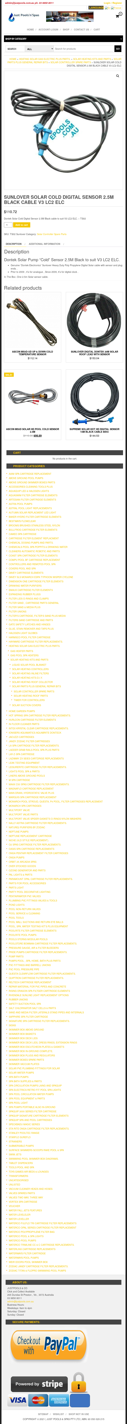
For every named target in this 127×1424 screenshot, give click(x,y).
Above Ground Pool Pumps (26, 478)
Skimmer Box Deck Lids (23, 1038)
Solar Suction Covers (26, 705)
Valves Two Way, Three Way (26, 1197)
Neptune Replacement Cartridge (30, 836)
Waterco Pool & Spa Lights (26, 1236)
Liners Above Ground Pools (27, 775)
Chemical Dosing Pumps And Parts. (31, 542)
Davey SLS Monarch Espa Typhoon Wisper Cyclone (41, 577)
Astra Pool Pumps (20, 504)
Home (30, 29)
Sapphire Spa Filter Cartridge (28, 1016)
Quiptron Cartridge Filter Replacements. (36, 978)
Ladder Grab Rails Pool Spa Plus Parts (34, 749)
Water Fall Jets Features (25, 1210)
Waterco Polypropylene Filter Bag (32, 1231)
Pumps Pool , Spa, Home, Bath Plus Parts (35, 960)
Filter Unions (17, 611)
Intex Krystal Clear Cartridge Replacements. (39, 728)
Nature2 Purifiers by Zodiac (27, 827)
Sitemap (43, 1414)
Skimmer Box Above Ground (26, 1029)
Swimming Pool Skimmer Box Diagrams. (34, 1158)
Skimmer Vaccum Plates (24, 1064)
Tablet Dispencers (21, 1163)
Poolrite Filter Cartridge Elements (32, 930)
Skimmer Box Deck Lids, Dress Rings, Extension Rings (43, 1042)
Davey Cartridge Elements (26, 572)
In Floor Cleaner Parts (24, 724)
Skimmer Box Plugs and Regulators (32, 1055)
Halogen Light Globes (23, 633)
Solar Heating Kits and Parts (92, 59)
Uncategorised (19, 1180)
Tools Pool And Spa (21, 1167)
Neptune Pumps (18, 831)
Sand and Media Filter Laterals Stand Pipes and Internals (46, 1012)
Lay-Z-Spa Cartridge (21, 754)
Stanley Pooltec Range (24, 1132)
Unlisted (14, 1184)
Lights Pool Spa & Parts (24, 771)
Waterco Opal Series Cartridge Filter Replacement (42, 1227)
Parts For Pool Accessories (27, 883)
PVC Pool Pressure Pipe (24, 969)
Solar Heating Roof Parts (31, 695)
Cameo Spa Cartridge (22, 534)
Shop (66, 29)
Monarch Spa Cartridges (25, 805)
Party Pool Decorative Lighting (29, 891)
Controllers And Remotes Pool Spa (32, 564)
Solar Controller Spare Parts (70, 62)
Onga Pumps (16, 857)
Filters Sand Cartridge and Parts (31, 620)
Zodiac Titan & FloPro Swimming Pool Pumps (37, 1270)
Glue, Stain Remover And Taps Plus (31, 628)
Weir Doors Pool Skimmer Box (28, 1262)
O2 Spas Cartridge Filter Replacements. (35, 844)
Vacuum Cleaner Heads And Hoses (30, 1188)
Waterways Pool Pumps (24, 1257)
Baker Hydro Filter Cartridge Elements (35, 516)
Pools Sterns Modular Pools (28, 939)
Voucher (14, 1206)
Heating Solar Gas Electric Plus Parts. (44, 59)
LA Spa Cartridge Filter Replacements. (34, 745)
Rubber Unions (18, 999)
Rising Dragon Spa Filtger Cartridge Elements (39, 990)
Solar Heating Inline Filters (30, 673)
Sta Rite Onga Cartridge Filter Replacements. (39, 1128)
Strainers (15, 1141)
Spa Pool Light (18, 1102)
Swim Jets (15, 1154)
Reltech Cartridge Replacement (30, 982)
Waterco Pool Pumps (22, 1240)
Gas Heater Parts (21, 651)
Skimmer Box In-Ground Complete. (31, 1051)
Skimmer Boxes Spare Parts (26, 1059)
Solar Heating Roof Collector (32, 682)
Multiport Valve (19, 810)
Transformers (18, 1176)
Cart (97, 29)
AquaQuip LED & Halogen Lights (29, 491)
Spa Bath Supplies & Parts (25, 1081)
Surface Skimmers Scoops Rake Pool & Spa (36, 1150)
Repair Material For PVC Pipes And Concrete (37, 986)
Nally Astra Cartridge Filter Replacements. (38, 823)
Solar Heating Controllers (30, 669)
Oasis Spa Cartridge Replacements (31, 848)
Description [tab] (13, 243)
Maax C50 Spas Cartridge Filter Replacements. (39, 784)
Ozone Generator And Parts (27, 870)
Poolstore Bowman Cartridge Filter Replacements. (43, 943)
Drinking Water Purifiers (25, 585)
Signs (12, 1025)
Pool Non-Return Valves (25, 909)
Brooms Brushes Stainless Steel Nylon (34, 525)
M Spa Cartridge (19, 780)
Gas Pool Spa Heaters (24, 655)
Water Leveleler (19, 1214)
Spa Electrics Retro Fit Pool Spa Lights (35, 1089)
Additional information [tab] (44, 243)
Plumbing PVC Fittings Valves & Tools (33, 900)
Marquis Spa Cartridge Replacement (33, 797)
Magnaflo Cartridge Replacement (31, 788)
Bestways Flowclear (22, 521)
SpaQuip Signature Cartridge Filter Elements (38, 1115)
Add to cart (21, 224)
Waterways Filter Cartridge (27, 1253)
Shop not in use (79, 1414)
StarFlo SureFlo (20, 1137)
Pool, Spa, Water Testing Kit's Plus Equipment (38, 926)
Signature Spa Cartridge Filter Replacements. (39, 1021)
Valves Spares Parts (22, 1193)
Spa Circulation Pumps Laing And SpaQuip (35, 1085)
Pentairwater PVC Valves (25, 896)
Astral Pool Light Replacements (30, 508)
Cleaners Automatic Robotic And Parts (34, 551)
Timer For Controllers (29, 700)
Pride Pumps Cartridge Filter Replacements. (38, 952)
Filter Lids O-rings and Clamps (29, 598)
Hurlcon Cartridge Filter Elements (32, 719)
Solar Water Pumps (21, 1072)
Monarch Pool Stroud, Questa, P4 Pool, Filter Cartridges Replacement (56, 801)
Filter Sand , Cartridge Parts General (34, 602)
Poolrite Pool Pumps (22, 935)
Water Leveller (19, 1219)
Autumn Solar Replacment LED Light (32, 512)
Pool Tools (16, 917)
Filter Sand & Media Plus (24, 607)
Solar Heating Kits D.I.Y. (27, 677)
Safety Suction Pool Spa (25, 1003)
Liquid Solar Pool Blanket (29, 664)
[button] (118, 76)
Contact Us (81, 29)
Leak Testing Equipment (24, 762)
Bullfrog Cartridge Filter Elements (33, 529)
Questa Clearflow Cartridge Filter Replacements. (42, 973)
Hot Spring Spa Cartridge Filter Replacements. (40, 715)
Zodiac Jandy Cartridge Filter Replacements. (38, 1266)
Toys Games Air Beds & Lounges (29, 1171)
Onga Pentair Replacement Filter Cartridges (38, 853)
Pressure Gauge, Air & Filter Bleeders (34, 947)
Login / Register (113, 2)
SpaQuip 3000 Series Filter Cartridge (32, 1111)
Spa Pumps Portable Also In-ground (32, 1107)
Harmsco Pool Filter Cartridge (29, 637)
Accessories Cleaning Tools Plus (31, 486)
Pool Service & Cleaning (24, 913)
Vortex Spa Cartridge (23, 1201)
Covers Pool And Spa (22, 568)
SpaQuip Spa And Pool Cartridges (30, 1120)
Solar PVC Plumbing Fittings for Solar (34, 1068)
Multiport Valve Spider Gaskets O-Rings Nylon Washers (45, 818)
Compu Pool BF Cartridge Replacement (34, 559)
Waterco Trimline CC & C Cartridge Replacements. (41, 1244)
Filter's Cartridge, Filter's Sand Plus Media (37, 615)
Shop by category (15, 38)
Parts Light (16, 887)
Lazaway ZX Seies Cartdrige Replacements (36, 758)
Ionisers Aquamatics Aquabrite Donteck (35, 732)
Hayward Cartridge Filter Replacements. (36, 641)
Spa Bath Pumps (18, 1077)
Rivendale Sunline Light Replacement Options (39, 995)
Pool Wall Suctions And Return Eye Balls (36, 922)
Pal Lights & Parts (20, 874)
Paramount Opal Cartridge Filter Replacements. (41, 879)
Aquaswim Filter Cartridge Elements (33, 495)
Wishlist (58, 1414)
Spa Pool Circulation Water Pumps (31, 1094)
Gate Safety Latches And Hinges (29, 624)
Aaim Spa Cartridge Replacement (30, 473)
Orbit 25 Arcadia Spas (22, 861)
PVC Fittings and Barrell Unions (30, 965)
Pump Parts (16, 956)
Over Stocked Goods (22, 866)
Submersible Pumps (21, 1145)
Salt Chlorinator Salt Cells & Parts (32, 1008)
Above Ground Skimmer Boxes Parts (32, 482)
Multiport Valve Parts (23, 814)
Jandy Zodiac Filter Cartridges (29, 741)
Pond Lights (16, 904)
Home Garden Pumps (22, 711)
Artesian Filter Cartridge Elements (32, 499)
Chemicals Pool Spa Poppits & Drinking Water (38, 547)
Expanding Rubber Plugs (25, 594)
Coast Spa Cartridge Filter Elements (33, 555)
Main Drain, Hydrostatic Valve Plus (31, 793)
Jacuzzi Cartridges (21, 737)
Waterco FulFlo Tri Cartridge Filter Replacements (42, 1223)
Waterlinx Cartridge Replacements (32, 1249)
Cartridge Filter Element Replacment (34, 538)
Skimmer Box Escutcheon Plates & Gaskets (36, 1046)
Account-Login (48, 29)
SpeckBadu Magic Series (24, 1124)
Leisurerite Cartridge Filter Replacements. (38, 767)
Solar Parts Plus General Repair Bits (36, 686)
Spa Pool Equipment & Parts (27, 1098)
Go (118, 48)
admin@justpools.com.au (20, 1301)
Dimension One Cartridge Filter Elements (36, 581)
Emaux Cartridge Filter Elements (31, 590)
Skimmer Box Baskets (22, 1034)
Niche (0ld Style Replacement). (29, 840)
